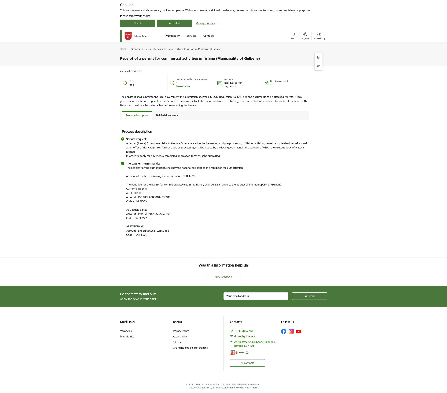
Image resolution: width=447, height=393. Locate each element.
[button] (183, 86)
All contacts (247, 363)
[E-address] (237, 352)
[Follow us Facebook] (283, 331)
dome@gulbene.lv (244, 336)
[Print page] (318, 57)
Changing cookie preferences (190, 347)
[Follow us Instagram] (291, 331)
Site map (178, 342)
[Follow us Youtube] (298, 331)
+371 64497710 (243, 331)
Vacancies (126, 331)
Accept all (174, 23)
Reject (137, 23)
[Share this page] (318, 66)
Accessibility (180, 336)
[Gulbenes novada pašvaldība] (136, 36)
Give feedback (223, 276)
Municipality (127, 336)
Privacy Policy (181, 331)
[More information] (247, 352)
